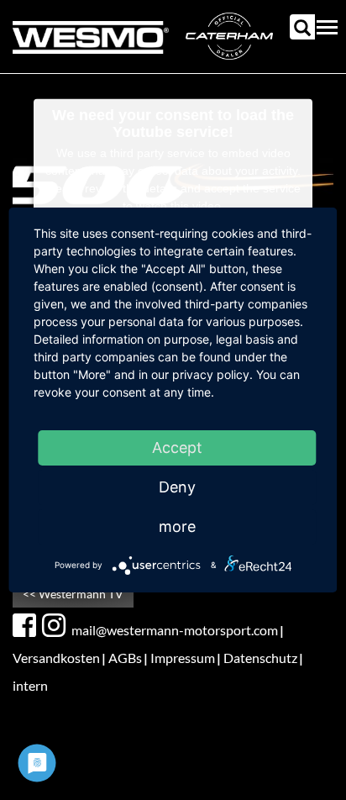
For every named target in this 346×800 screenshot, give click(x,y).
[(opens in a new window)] (26, 626)
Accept (177, 447)
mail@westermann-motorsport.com (174, 630)
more (177, 526)
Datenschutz (260, 658)
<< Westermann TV (73, 594)
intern (30, 685)
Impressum (182, 658)
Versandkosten (56, 658)
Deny (177, 487)
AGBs (125, 658)
